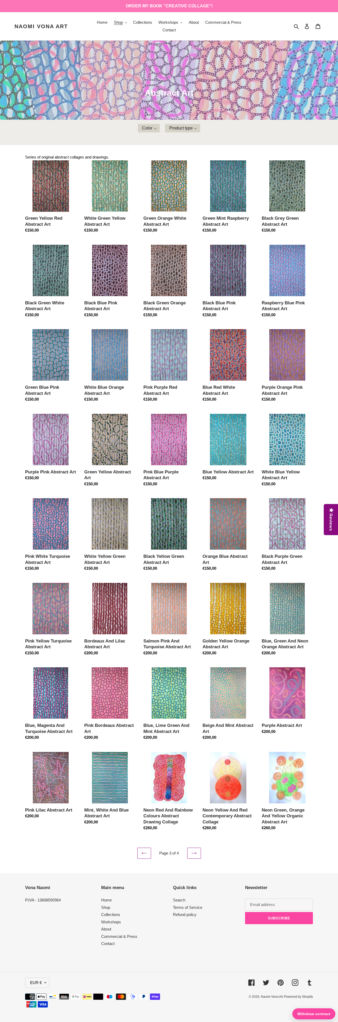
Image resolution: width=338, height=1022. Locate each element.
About (106, 929)
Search (179, 900)
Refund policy (184, 914)
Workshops (111, 922)
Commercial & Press (119, 936)
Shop (105, 907)
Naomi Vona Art (41, 26)
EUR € (36, 982)
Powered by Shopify (298, 997)
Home (106, 900)
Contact (108, 943)
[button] (148, 128)
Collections (110, 914)
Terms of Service (187, 907)
